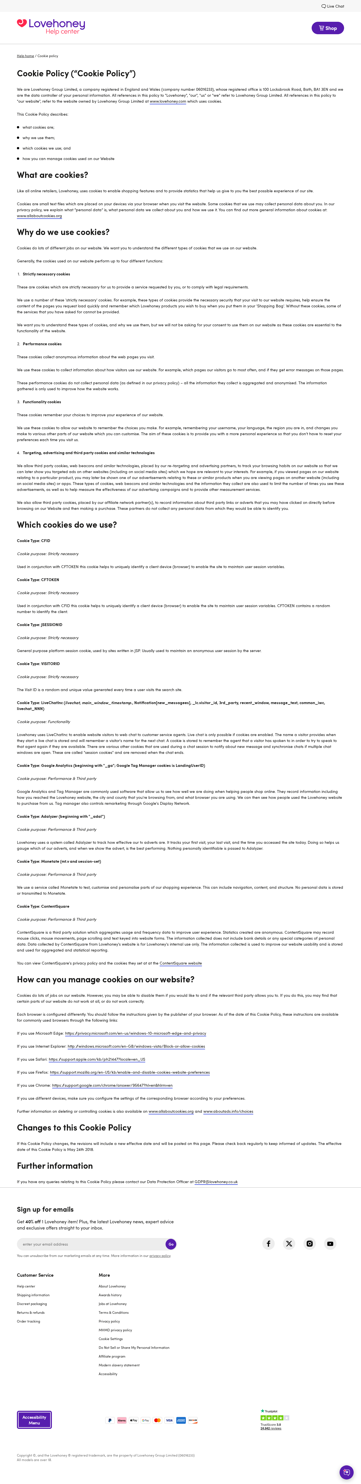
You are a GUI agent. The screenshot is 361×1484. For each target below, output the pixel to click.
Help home (25, 55)
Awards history (110, 1295)
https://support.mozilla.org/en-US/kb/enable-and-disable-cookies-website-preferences (130, 1072)
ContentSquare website (181, 963)
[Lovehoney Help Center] (51, 27)
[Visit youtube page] (330, 1243)
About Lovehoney (112, 1286)
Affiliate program (112, 1356)
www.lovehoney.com (168, 101)
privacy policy (159, 1255)
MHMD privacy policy (115, 1330)
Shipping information (33, 1295)
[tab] (58, 1328)
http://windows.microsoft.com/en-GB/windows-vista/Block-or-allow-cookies (136, 1046)
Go (171, 1244)
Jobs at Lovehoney (113, 1303)
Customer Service (35, 1275)
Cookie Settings (111, 1338)
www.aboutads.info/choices (228, 1111)
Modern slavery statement (119, 1365)
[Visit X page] (289, 1243)
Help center (26, 1286)
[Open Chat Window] (347, 1472)
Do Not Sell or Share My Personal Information (134, 1347)
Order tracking (28, 1321)
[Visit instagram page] (309, 1243)
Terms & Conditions (114, 1312)
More (104, 1275)
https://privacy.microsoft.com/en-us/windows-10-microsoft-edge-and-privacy (135, 1033)
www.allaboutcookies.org (39, 215)
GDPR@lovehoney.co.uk (216, 1181)
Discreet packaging (32, 1303)
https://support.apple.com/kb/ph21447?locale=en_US (97, 1059)
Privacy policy (109, 1321)
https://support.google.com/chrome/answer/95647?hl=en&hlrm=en (112, 1085)
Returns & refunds (31, 1312)
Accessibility (108, 1373)
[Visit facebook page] (268, 1243)
